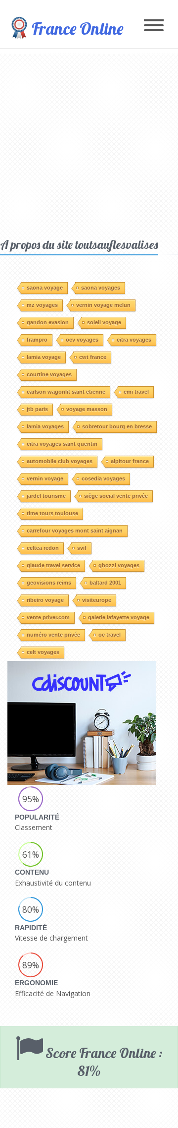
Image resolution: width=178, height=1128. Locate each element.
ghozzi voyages (118, 565)
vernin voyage (45, 478)
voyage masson (86, 409)
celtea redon (43, 548)
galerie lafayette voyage (118, 617)
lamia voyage (44, 357)
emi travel (136, 392)
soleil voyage (104, 322)
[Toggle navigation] (153, 26)
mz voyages (42, 305)
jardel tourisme (46, 496)
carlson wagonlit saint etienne (66, 392)
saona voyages (100, 288)
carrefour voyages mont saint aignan (75, 531)
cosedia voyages (103, 478)
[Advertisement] (89, 143)
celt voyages (43, 652)
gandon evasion (48, 322)
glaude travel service (53, 565)
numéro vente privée (53, 635)
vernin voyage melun (103, 305)
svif (82, 548)
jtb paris (37, 409)
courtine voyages (49, 374)
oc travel (109, 635)
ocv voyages (82, 340)
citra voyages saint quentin (62, 444)
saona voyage (45, 288)
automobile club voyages (59, 461)
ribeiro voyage (45, 600)
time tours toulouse (52, 513)
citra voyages (134, 340)
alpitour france (130, 461)
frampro (37, 340)
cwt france (92, 357)
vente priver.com (48, 617)
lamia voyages (45, 426)
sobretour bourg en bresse (117, 426)
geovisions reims (49, 583)
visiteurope (96, 600)
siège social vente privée (116, 496)
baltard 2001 (105, 583)
